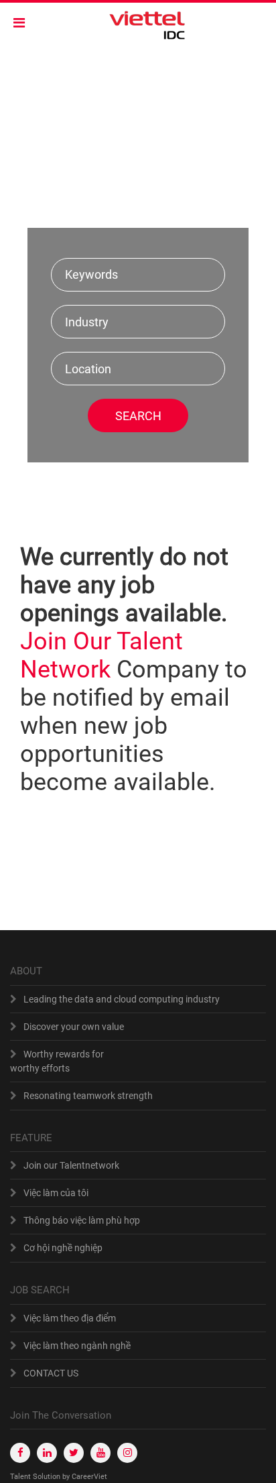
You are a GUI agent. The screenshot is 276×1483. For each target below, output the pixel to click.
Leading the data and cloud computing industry (121, 999)
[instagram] (127, 1453)
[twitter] (74, 1453)
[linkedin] (47, 1453)
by (67, 1476)
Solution (47, 1476)
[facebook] (20, 1453)
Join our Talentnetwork (71, 1165)
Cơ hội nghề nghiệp (62, 1247)
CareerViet (89, 1476)
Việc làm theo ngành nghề (77, 1345)
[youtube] (100, 1453)
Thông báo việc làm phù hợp (81, 1220)
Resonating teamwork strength (88, 1095)
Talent (21, 1476)
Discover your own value (73, 1026)
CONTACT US (50, 1373)
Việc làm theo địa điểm (69, 1318)
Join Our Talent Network (101, 655)
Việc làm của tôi (55, 1192)
